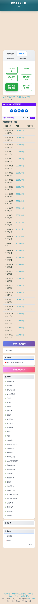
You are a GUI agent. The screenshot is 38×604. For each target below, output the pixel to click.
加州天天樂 (11, 70)
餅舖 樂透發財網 (18, 3)
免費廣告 (10, 536)
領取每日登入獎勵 (19, 344)
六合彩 (8, 398)
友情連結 (22, 594)
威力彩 (8, 402)
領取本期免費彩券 (19, 370)
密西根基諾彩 (10, 465)
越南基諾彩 (10, 440)
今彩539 (9, 411)
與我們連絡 (25, 596)
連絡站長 (8, 350)
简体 (33, 599)
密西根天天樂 (26, 78)
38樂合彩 (9, 419)
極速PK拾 (9, 503)
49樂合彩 (9, 427)
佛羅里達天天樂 (26, 87)
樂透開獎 (11, 97)
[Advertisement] (19, 29)
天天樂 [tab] (21, 54)
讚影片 (9, 540)
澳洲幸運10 (10, 478)
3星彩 (8, 432)
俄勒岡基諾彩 (10, 390)
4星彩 (8, 436)
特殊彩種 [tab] (22, 58)
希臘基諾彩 (10, 448)
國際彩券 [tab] (10, 58)
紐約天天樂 (11, 78)
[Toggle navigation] (19, 7)
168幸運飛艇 (10, 394)
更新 (32, 117)
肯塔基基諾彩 (10, 469)
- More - (30, 544)
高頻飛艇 (9, 515)
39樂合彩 (9, 423)
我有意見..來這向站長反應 (14, 362)
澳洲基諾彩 (10, 452)
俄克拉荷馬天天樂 (11, 87)
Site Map (30, 594)
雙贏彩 (8, 415)
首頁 (4, 97)
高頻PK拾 (9, 507)
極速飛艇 (9, 511)
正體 (29, 599)
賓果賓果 (9, 386)
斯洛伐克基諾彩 (11, 444)
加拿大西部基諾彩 (12, 461)
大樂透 (8, 406)
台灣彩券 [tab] (10, 54)
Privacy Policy (14, 596)
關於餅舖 (7, 594)
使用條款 (15, 594)
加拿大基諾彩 (10, 457)
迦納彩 (26, 68)
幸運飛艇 (9, 473)
